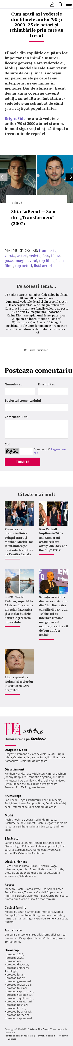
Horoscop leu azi (15, 1008)
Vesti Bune (49, 938)
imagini (21, 260)
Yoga (54, 866)
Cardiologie (22, 849)
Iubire (8, 757)
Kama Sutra (39, 757)
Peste (37, 889)
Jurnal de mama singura (20, 918)
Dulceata (17, 892)
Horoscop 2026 (14, 954)
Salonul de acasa (45, 807)
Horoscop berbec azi (17, 1015)
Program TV (49, 784)
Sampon (32, 803)
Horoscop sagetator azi (19, 998)
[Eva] (11, 4)
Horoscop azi (13, 961)
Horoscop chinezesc (17, 968)
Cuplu (60, 754)
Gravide (41, 918)
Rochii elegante (46, 823)
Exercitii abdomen (41, 869)
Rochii (14, 800)
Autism (9, 922)
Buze (41, 803)
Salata (51, 889)
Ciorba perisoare (56, 895)
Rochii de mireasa (45, 819)
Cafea (59, 889)
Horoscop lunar (14, 974)
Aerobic (24, 869)
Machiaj (57, 800)
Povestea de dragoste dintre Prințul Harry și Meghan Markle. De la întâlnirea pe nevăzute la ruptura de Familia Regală (19, 541)
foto (45, 255)
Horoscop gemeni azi (18, 981)
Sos (44, 889)
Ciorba (29, 889)
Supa (8, 892)
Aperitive (10, 895)
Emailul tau (46, 384)
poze (9, 260)
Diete (8, 866)
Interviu (23, 934)
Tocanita (29, 892)
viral (33, 260)
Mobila (58, 911)
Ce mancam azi (45, 899)
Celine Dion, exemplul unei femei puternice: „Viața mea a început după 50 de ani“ (36, 317)
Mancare (10, 889)
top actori (23, 265)
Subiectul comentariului (23, 401)
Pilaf (42, 895)
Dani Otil (18, 780)
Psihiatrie (38, 853)
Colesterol (28, 846)
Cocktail (41, 892)
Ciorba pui (11, 899)
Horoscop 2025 (14, 957)
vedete (34, 255)
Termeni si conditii (45, 1035)
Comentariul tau (17, 417)
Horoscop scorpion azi (18, 994)
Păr (7, 800)
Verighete (22, 826)
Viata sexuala (38, 754)
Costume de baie (15, 823)
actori (22, 255)
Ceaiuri (19, 843)
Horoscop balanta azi (18, 1011)
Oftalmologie (38, 849)
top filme (46, 260)
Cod (7, 444)
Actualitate (13, 930)
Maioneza (32, 895)
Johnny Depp (13, 777)
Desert (21, 895)
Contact (12, 1038)
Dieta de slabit (14, 872)
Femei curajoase (57, 918)
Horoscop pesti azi (16, 1005)
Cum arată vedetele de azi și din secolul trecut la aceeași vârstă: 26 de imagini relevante (36, 303)
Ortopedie (24, 853)
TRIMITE (22, 461)
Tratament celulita (22, 807)
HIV (15, 853)
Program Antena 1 (36, 787)
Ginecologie (54, 843)
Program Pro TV (14, 787)
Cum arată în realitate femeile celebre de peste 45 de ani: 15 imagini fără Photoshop (36, 310)
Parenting (59, 915)
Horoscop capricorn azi (19, 991)
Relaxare (44, 866)
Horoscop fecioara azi (18, 984)
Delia (47, 780)
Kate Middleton (35, 773)
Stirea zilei (35, 934)
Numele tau (13, 384)
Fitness (16, 866)
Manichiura (18, 803)
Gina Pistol (57, 780)
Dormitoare (25, 915)
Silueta (48, 872)
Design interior (42, 915)
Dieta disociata (33, 872)
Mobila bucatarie (15, 911)
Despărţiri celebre (30, 938)
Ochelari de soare (40, 826)
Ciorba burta (27, 899)
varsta (10, 255)
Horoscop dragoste (16, 964)
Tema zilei (49, 934)
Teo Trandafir (30, 777)
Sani (7, 803)
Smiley (29, 780)
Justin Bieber (13, 784)
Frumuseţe (13, 796)
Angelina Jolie (48, 777)
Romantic (23, 754)
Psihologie (40, 843)
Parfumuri (34, 800)
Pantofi (31, 823)
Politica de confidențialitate (19, 1035)
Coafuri (46, 800)
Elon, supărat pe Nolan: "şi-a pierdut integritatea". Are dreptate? (19, 683)
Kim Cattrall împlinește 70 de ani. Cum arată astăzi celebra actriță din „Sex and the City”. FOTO (53, 539)
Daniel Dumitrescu (38, 350)
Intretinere (11, 869)
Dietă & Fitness (16, 862)
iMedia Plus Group (39, 1029)
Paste (20, 889)
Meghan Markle (14, 773)
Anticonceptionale (47, 846)
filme (55, 255)
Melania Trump (31, 784)
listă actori (43, 265)
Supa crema (54, 892)
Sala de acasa (27, 876)
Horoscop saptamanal (18, 1018)
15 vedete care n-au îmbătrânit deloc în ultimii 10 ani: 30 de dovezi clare (36, 296)
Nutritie (58, 869)
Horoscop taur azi (16, 988)
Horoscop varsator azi (18, 1001)
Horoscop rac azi (15, 978)
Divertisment (14, 769)
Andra (38, 780)
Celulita (50, 803)
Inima (28, 843)
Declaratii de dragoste (33, 761)
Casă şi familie (15, 907)
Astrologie (11, 971)
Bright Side (15, 118)
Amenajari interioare (40, 911)
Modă (9, 815)
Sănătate (11, 838)
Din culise (11, 934)
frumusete (48, 250)
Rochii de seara (23, 819)
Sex (28, 757)
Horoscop (12, 950)
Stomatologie (13, 846)
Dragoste (10, 754)
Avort (51, 849)
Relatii (51, 754)
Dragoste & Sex (16, 750)
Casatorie (19, 757)
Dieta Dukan (30, 866)
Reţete (9, 885)
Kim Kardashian (56, 773)
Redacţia (63, 1035)
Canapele (10, 915)
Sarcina (9, 843)
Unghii (23, 800)
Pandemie (15, 941)
